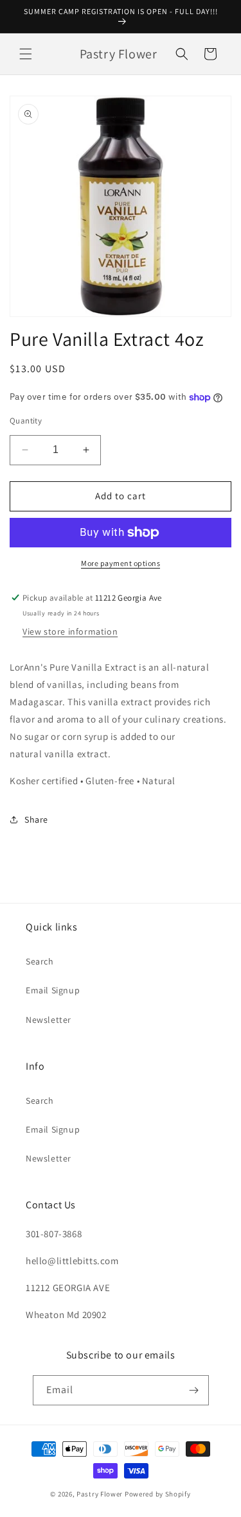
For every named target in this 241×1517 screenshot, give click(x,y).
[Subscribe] (194, 1390)
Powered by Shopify (158, 1493)
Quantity (26, 420)
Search (40, 961)
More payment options (120, 563)
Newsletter (48, 1019)
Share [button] (36, 819)
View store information (70, 631)
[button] (26, 54)
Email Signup (53, 990)
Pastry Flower (99, 1493)
